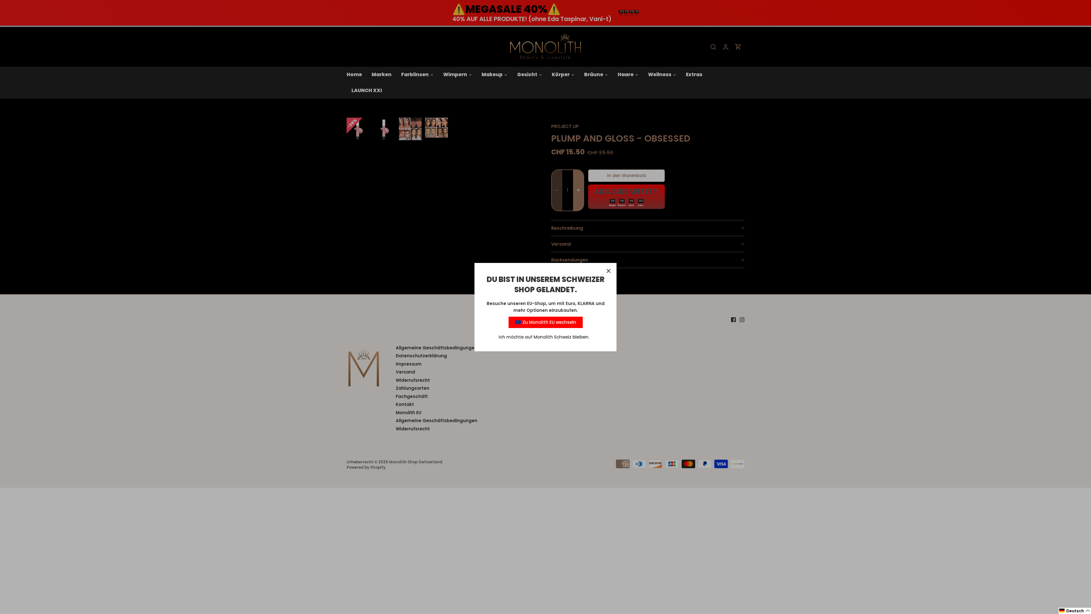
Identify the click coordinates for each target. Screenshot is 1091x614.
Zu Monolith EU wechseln (548, 322)
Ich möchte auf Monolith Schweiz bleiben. (544, 337)
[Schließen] (608, 271)
